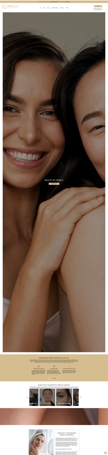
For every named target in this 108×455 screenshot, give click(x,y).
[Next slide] (80, 397)
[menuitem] (40, 8)
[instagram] (10, 11)
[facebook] (9, 11)
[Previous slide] (27, 397)
